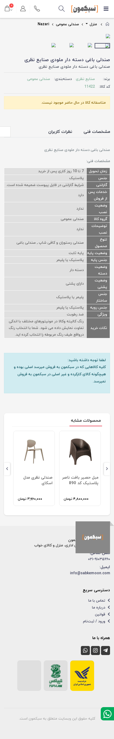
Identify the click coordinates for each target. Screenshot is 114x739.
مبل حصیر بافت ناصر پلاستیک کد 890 (80, 480)
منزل (93, 24)
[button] (62, 9)
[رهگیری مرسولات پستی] (82, 675)
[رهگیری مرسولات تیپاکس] (56, 675)
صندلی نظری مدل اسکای (37, 480)
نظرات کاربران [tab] (60, 132)
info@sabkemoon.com (90, 573)
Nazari (43, 24)
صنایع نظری (85, 79)
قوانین (100, 614)
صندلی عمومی (67, 24)
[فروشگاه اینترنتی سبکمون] (93, 537)
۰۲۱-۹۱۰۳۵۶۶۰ (99, 559)
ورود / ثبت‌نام (94, 621)
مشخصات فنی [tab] (97, 132)
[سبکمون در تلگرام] (105, 650)
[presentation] (8, 37)
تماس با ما (97, 600)
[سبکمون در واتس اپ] (85, 650)
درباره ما (99, 607)
